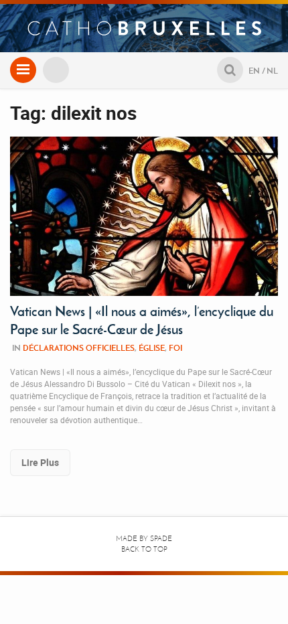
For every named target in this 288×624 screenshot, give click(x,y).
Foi (175, 348)
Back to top (144, 549)
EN (254, 71)
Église (152, 348)
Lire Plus (40, 462)
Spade (161, 538)
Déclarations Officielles (79, 348)
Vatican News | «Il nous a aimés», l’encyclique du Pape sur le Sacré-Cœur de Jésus (141, 320)
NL (272, 71)
